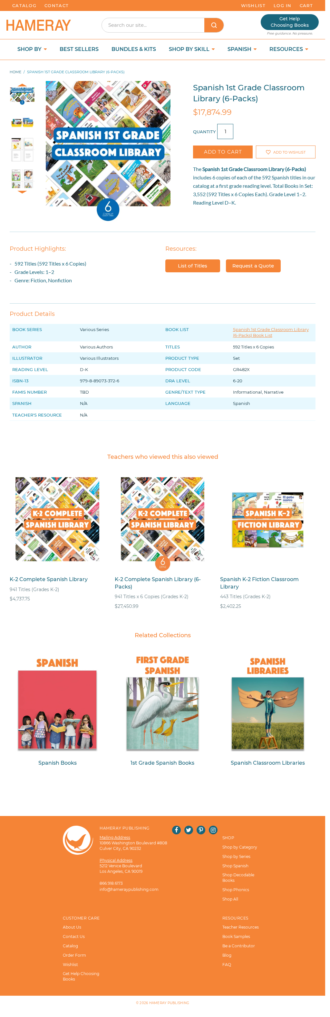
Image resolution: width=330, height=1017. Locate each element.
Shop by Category (239, 847)
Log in (283, 5)
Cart (306, 5)
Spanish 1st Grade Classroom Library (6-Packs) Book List (271, 332)
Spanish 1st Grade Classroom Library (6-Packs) (254, 169)
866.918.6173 (111, 883)
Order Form (74, 955)
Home (15, 72)
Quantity (204, 131)
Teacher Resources (240, 927)
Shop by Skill (190, 49)
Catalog (24, 5)
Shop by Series (236, 856)
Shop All (230, 899)
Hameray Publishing (169, 1003)
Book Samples (236, 936)
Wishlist (253, 5)
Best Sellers (79, 49)
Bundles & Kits (134, 49)
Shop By (30, 49)
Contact (56, 5)
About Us (72, 927)
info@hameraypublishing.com (129, 889)
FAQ (226, 964)
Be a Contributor (238, 945)
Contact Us (74, 936)
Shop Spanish (235, 865)
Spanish (240, 49)
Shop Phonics (235, 889)
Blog (226, 955)
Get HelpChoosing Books (290, 22)
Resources (286, 49)
